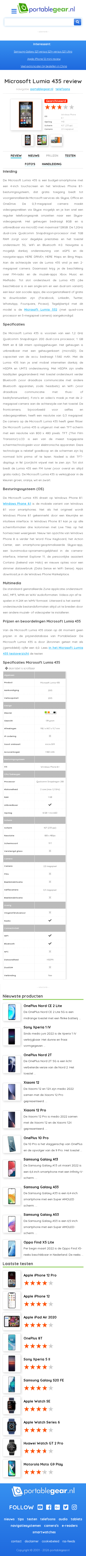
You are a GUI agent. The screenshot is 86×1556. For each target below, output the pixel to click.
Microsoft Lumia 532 (40, 309)
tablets (76, 1519)
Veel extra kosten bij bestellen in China (44, 66)
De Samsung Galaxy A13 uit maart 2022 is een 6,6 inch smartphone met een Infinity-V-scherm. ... (53, 1168)
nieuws (9, 1519)
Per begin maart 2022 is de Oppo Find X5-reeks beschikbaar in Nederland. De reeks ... (53, 1248)
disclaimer (32, 1541)
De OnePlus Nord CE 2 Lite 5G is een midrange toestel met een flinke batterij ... (52, 1012)
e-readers (70, 1526)
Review (16, 156)
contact (16, 1541)
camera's (51, 1526)
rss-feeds (68, 1541)
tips (21, 1519)
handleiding (51, 164)
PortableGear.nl (41, 89)
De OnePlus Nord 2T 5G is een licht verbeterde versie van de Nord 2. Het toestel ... (49, 1064)
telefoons (63, 89)
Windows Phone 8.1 (17, 504)
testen (32, 1519)
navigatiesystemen (26, 1526)
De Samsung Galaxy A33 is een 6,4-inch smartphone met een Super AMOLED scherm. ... (51, 1196)
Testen (70, 156)
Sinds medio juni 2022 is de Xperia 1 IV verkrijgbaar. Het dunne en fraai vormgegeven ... (50, 1036)
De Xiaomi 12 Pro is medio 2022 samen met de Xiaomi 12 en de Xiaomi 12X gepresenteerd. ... (50, 1119)
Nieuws (33, 156)
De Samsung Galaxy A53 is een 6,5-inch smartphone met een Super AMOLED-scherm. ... (51, 1223)
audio (63, 1519)
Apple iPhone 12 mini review (44, 58)
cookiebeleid (50, 1541)
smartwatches (44, 1532)
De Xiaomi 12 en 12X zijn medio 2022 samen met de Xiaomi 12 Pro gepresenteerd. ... (49, 1091)
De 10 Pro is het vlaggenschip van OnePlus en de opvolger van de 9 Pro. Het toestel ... (53, 1144)
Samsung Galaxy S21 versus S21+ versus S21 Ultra (43, 51)
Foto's (30, 164)
